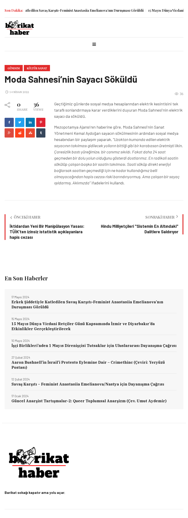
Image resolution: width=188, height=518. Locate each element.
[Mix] (30, 133)
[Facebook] (9, 122)
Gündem (14, 68)
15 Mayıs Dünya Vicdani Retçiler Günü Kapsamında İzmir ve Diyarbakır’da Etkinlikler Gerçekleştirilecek (83, 326)
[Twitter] (19, 122)
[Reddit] (19, 133)
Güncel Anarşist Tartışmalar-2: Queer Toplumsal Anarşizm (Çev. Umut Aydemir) (88, 401)
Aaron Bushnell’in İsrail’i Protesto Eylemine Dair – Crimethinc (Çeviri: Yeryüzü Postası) (88, 365)
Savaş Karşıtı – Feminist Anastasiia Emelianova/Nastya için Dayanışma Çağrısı (87, 384)
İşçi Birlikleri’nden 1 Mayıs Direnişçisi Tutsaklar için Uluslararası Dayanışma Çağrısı (94, 345)
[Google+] (9, 133)
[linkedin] (30, 122)
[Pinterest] (40, 122)
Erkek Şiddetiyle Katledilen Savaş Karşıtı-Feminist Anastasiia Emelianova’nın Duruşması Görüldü (87, 304)
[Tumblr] (40, 133)
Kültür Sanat (37, 68)
